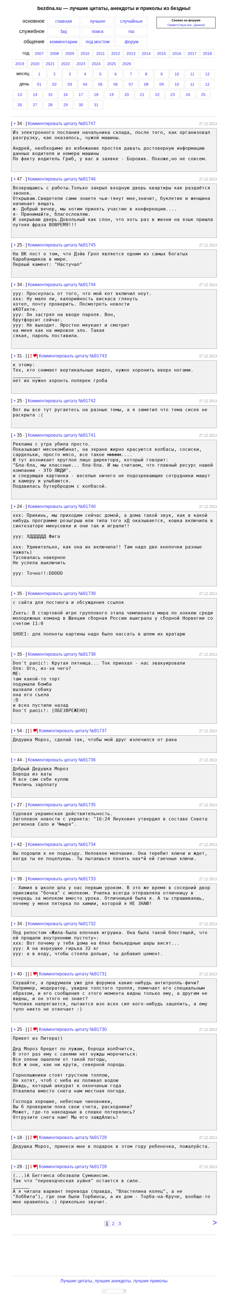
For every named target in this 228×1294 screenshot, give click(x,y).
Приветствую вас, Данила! (186, 25)
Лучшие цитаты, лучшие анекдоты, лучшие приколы (114, 1280)
